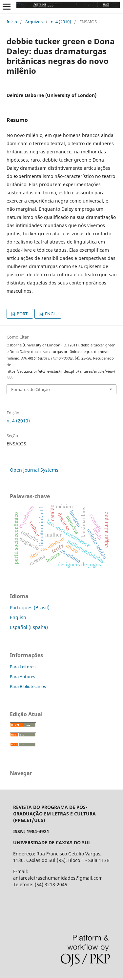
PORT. (22, 314)
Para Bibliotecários (28, 686)
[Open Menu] (6, 6)
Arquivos (34, 22)
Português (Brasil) (30, 607)
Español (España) (29, 627)
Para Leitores (22, 667)
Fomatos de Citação (30, 389)
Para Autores (22, 676)
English (18, 617)
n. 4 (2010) (61, 22)
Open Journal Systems (34, 470)
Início (12, 22)
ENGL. (50, 314)
